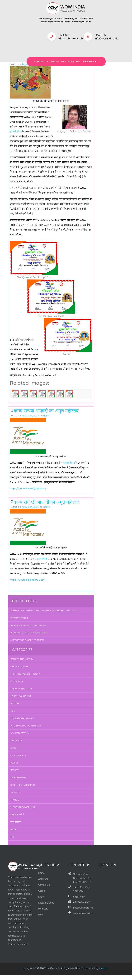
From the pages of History (25, 674)
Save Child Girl (18, 777)
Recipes (14, 762)
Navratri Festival (20, 733)
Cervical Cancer (19, 666)
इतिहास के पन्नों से (17, 814)
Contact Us (54, 61)
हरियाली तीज (15, 131)
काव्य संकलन (15, 822)
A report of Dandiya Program (27, 640)
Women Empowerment (22, 807)
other (13, 748)
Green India (16, 681)
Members (89, 61)
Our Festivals (18, 755)
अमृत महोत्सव (69, 462)
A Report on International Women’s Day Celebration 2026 (42, 610)
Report (14, 770)
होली (12, 836)
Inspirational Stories (22, 718)
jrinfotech (103, 968)
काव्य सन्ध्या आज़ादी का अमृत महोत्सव (47, 411)
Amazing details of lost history (28, 625)
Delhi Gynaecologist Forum (77, 21)
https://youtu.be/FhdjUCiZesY (27, 579)
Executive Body (46, 902)
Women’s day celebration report (28, 632)
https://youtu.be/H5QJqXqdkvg (28, 488)
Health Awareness (20, 696)
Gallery (71, 61)
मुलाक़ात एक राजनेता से (19, 618)
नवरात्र (13, 829)
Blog (78, 61)
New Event (16, 740)
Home (36, 61)
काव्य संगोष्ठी (42, 558)
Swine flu (15, 792)
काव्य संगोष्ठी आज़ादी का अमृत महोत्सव (47, 502)
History (14, 703)
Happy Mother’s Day (21, 688)
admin (46, 415)
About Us (44, 61)
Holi (12, 711)
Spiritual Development (23, 785)
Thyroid (14, 799)
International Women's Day (25, 725)
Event (63, 61)
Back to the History (21, 659)
